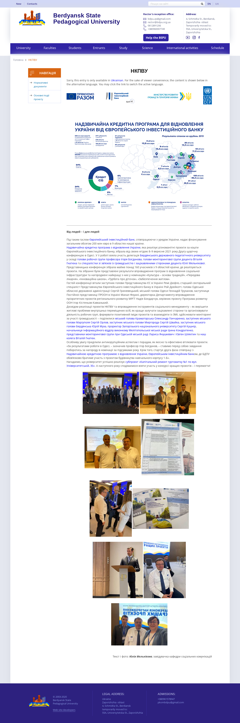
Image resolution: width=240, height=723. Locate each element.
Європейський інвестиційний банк (112, 239)
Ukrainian (117, 80)
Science (147, 48)
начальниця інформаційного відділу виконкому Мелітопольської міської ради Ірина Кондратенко (130, 330)
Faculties (50, 48)
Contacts (32, 3)
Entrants (99, 48)
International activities (182, 48)
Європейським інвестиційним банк (171, 354)
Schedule (217, 48)
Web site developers (64, 710)
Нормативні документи (41, 84)
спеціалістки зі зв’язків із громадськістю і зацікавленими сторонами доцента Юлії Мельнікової (143, 263)
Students (75, 48)
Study (123, 48)
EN (209, 3)
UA (217, 3)
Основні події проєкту (41, 97)
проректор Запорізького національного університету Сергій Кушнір (152, 326)
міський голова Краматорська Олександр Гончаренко (149, 318)
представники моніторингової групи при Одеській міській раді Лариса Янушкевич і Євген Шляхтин (131, 334)
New (18, 3)
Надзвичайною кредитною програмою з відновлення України (107, 354)
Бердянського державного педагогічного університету (175, 255)
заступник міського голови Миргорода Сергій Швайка (144, 322)
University (23, 48)
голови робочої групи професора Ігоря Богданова (109, 259)
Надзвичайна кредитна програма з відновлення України (103, 247)
